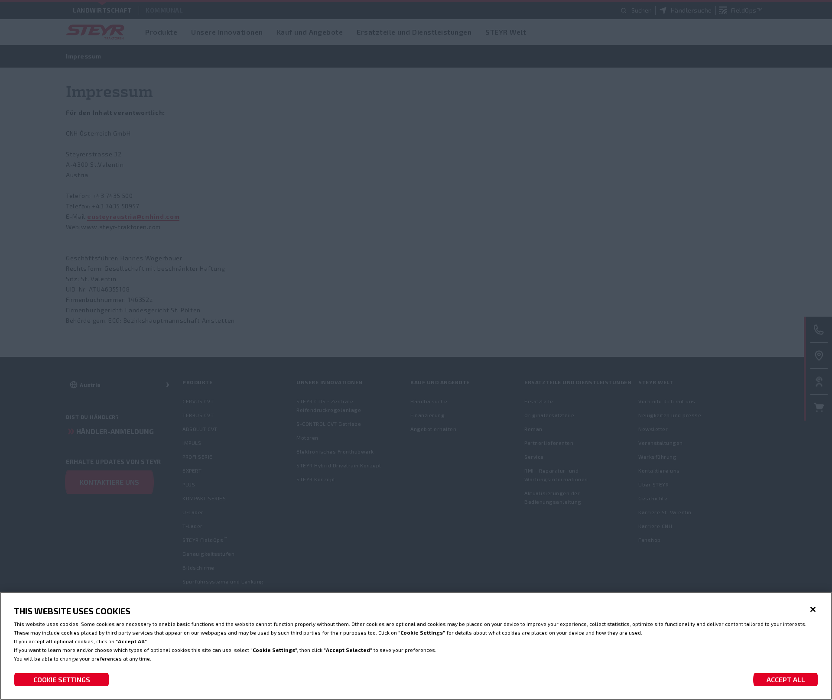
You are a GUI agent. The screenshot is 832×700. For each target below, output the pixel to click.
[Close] (813, 609)
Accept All (786, 679)
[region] (416, 646)
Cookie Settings (61, 679)
